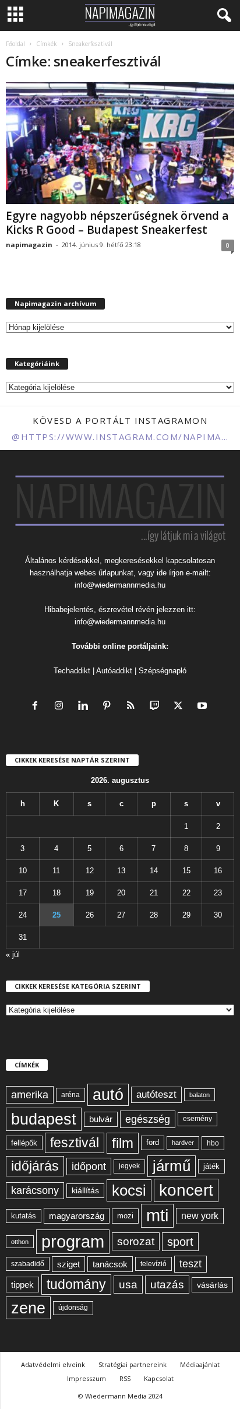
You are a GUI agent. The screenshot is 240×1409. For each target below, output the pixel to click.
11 (56, 870)
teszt (190, 1264)
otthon (20, 1241)
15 (186, 870)
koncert (186, 1190)
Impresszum (86, 1378)
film (122, 1143)
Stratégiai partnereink (132, 1364)
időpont (89, 1166)
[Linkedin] (85, 706)
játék (211, 1166)
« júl (13, 954)
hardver (183, 1142)
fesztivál (74, 1142)
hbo (213, 1143)
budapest (43, 1119)
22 (186, 892)
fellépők (24, 1143)
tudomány (76, 1284)
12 (90, 870)
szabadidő (27, 1264)
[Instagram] (61, 706)
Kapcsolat (159, 1378)
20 (121, 892)
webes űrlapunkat (104, 572)
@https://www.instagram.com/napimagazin (120, 436)
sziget (68, 1264)
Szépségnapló (162, 670)
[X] (181, 706)
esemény (197, 1119)
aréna (70, 1094)
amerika (29, 1095)
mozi (125, 1215)
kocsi (129, 1190)
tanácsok (110, 1264)
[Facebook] (38, 706)
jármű (171, 1166)
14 (154, 870)
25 (56, 915)
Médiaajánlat (200, 1364)
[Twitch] (157, 706)
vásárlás (212, 1284)
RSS (124, 1378)
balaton (199, 1094)
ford (152, 1142)
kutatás (23, 1216)
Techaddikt (72, 670)
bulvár (100, 1119)
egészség (147, 1119)
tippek (22, 1284)
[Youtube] (203, 706)
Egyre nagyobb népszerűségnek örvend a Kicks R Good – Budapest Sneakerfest (117, 222)
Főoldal (15, 44)
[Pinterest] (109, 706)
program (72, 1241)
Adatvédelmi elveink (53, 1364)
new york (199, 1216)
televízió (153, 1263)
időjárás (35, 1165)
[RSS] (133, 706)
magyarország (76, 1216)
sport (180, 1241)
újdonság (73, 1307)
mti (157, 1215)
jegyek (129, 1166)
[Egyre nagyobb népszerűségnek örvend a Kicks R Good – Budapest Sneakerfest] (120, 143)
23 (218, 892)
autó (108, 1095)
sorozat (135, 1241)
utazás (167, 1284)
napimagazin (29, 244)
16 (218, 870)
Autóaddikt (114, 670)
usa (128, 1284)
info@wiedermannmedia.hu (120, 585)
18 (56, 892)
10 (23, 870)
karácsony (35, 1190)
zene (28, 1308)
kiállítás (85, 1190)
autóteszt (156, 1094)
